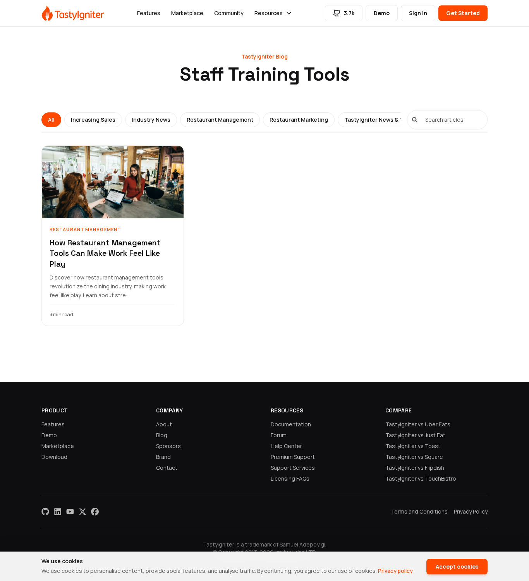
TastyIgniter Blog (264, 56)
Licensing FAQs (290, 478)
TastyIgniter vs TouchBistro (420, 478)
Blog (161, 435)
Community (229, 13)
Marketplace (187, 13)
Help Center (286, 446)
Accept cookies (457, 566)
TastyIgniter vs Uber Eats (417, 424)
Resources (268, 13)
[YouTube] (70, 511)
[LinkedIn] (58, 511)
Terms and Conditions (419, 511)
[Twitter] (82, 511)
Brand (163, 456)
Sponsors (168, 446)
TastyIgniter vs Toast (412, 446)
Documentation (291, 424)
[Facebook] (95, 511)
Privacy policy (395, 570)
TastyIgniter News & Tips (377, 119)
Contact (166, 467)
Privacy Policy (471, 511)
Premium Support (293, 456)
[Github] (45, 511)
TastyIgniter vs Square (414, 456)
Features (148, 13)
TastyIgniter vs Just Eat (415, 435)
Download (54, 456)
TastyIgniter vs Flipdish (414, 467)
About (164, 424)
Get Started (463, 13)
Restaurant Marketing (299, 119)
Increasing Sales (93, 119)
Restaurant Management (220, 119)
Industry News (151, 119)
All (51, 119)
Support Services (293, 467)
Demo (382, 13)
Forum (279, 435)
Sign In (418, 13)
